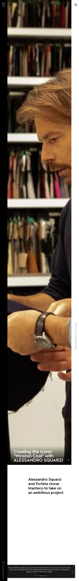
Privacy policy (42, 575)
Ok (35, 575)
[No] (72, 571)
